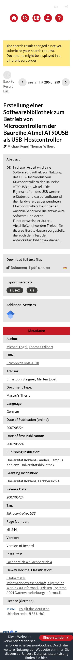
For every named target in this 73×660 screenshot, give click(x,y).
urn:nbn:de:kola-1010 (22, 363)
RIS (32, 290)
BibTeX (15, 290)
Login (66, 6)
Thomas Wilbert (42, 146)
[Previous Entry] (22, 82)
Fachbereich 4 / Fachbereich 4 (29, 562)
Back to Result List (8, 86)
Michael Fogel (18, 146)
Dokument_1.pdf (23, 267)
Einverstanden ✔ (56, 637)
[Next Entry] (66, 82)
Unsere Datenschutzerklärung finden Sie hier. (45, 655)
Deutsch (55, 6)
